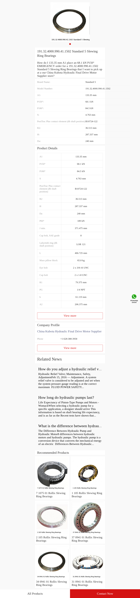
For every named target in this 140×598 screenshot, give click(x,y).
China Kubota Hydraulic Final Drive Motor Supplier (69, 331)
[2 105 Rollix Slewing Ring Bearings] (52, 534)
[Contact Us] (134, 299)
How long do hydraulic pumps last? (66, 397)
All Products (35, 593)
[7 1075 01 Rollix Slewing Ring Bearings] (52, 489)
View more (70, 315)
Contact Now (105, 593)
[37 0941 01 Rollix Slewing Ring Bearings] (88, 534)
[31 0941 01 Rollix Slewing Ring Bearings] (88, 578)
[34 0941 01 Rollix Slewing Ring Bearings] (52, 578)
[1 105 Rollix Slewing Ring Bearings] (88, 489)
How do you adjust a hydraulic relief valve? (72, 369)
